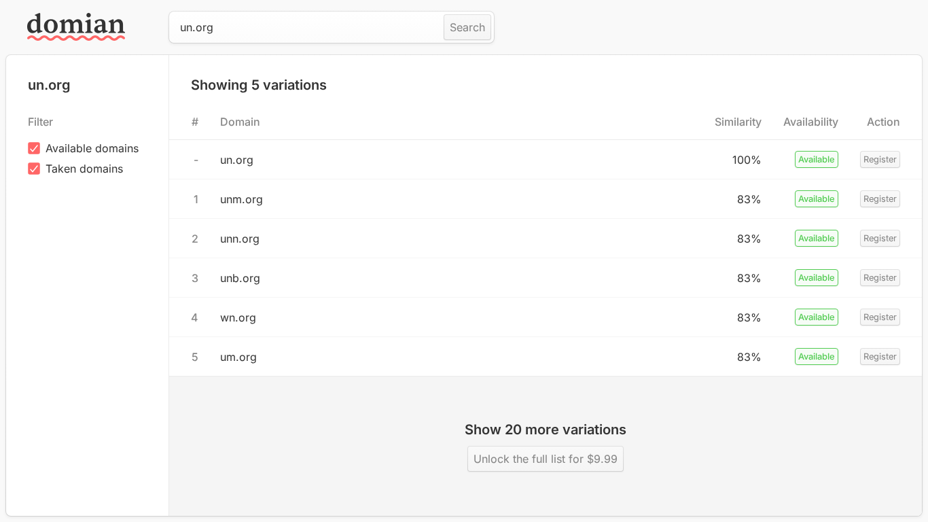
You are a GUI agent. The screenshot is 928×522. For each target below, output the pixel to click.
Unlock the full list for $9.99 (546, 459)
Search (467, 27)
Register (880, 159)
